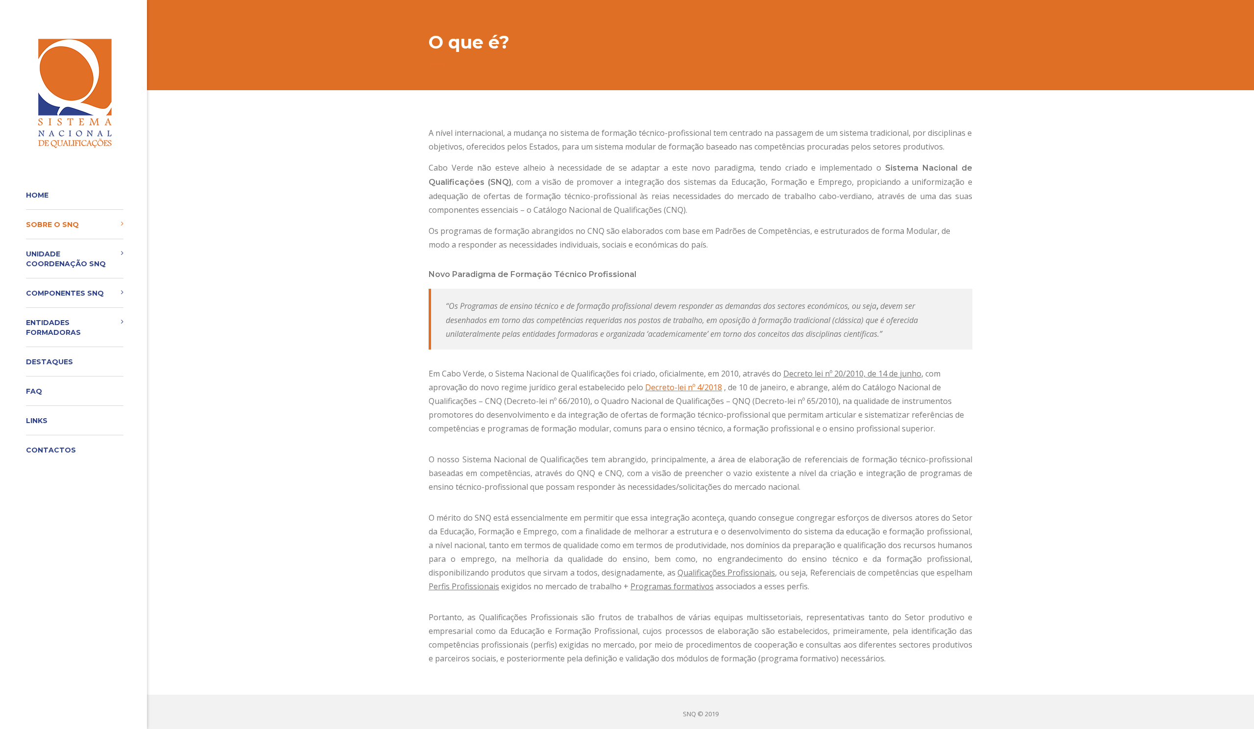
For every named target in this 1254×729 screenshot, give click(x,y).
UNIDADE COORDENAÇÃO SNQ (66, 259)
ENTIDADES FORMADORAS (53, 327)
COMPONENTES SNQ (65, 293)
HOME (37, 195)
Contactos (51, 450)
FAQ (34, 391)
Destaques (49, 361)
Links (37, 420)
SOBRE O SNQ (52, 224)
